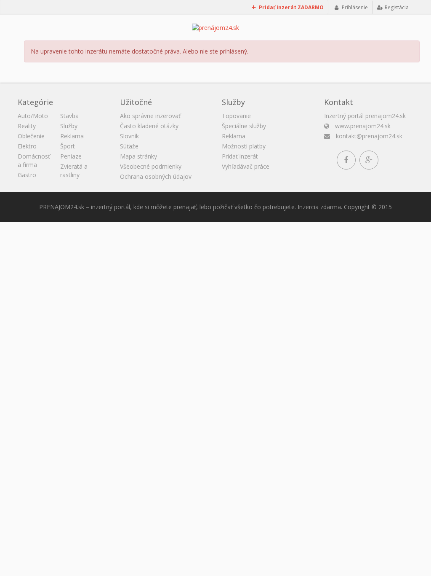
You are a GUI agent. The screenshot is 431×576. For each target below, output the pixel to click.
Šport (67, 146)
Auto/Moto (33, 116)
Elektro (27, 146)
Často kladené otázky (149, 126)
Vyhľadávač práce (245, 166)
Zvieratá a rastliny (74, 170)
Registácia (396, 7)
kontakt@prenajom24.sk (369, 136)
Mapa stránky (138, 156)
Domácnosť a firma (34, 160)
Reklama (72, 136)
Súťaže (129, 146)
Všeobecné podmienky (150, 166)
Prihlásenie (354, 7)
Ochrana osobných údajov (156, 176)
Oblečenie (31, 136)
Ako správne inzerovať (150, 116)
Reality (27, 126)
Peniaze (71, 156)
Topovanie (236, 116)
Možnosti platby (244, 146)
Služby (68, 126)
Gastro (27, 175)
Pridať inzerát (240, 156)
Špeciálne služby (244, 126)
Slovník (129, 136)
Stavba (69, 116)
